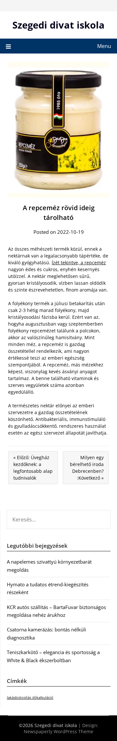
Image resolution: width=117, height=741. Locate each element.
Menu (104, 46)
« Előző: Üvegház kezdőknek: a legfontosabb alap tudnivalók (33, 467)
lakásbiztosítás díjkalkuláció (30, 697)
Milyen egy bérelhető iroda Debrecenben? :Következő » (87, 467)
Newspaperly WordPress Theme (58, 731)
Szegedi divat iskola (58, 24)
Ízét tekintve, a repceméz (79, 262)
